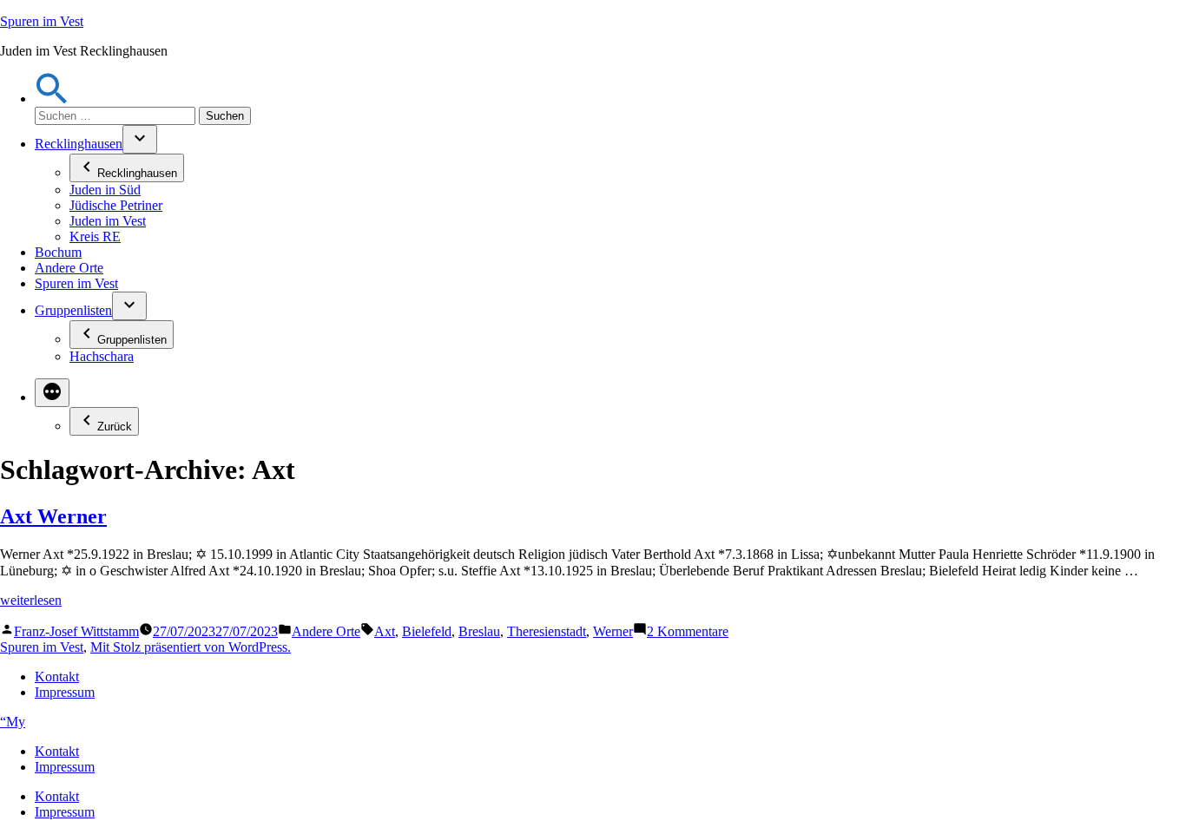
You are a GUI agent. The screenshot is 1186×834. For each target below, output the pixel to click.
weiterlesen (31, 600)
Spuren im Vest (41, 21)
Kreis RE (95, 236)
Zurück (114, 426)
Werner (613, 631)
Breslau (479, 631)
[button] (52, 98)
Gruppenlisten (73, 310)
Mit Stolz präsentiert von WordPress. (190, 647)
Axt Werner (53, 516)
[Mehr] (52, 392)
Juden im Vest (107, 220)
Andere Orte (69, 267)
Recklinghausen (78, 143)
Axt (384, 631)
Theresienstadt (546, 631)
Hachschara (101, 356)
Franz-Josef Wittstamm (76, 631)
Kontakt (57, 676)
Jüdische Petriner (115, 205)
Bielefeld (426, 631)
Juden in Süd (105, 189)
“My (12, 721)
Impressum (65, 692)
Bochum (58, 252)
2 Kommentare (687, 631)
